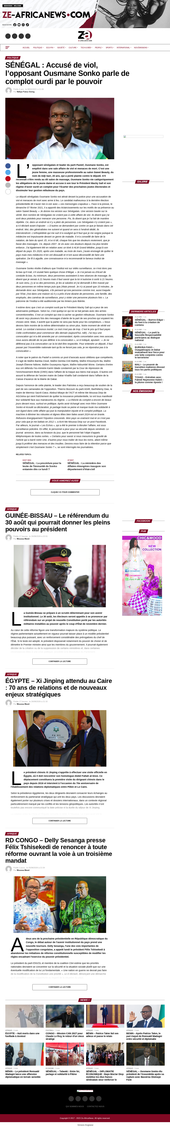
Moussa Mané (23, 539)
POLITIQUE (37, 48)
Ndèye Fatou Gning (26, 92)
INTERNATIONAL (123, 48)
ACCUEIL (26, 48)
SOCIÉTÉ (60, 48)
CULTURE (72, 48)
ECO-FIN (49, 48)
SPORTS (109, 48)
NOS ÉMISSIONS (140, 48)
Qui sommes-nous (75, 1106)
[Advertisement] (143, 114)
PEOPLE (98, 48)
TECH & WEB (86, 48)
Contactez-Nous (95, 1106)
